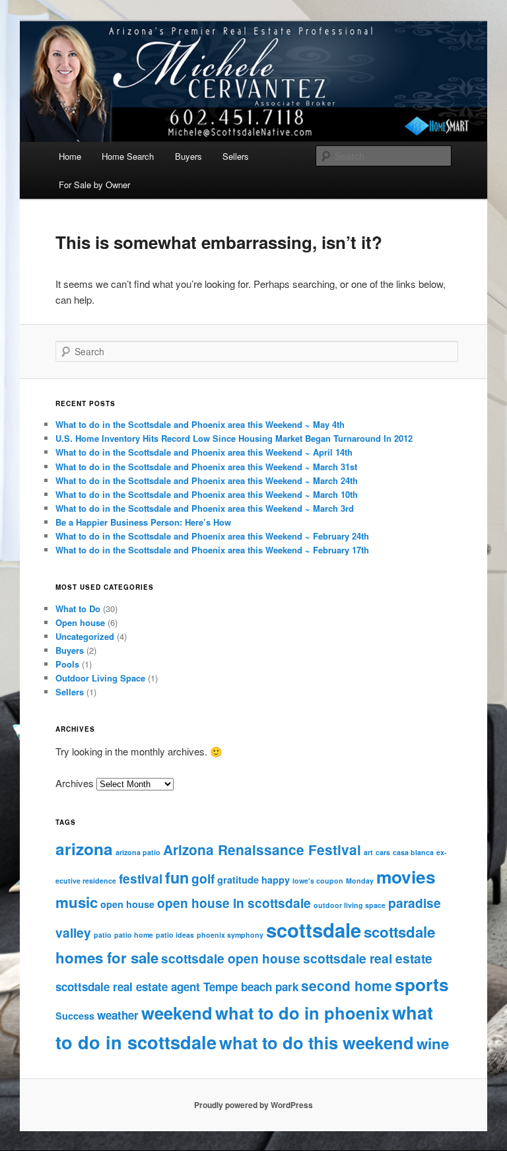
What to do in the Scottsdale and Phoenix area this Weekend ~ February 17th (212, 549)
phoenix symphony (230, 935)
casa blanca (413, 852)
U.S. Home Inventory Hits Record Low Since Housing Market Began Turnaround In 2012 (234, 438)
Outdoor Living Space (100, 678)
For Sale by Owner (94, 184)
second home (346, 985)
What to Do (77, 608)
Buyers (188, 156)
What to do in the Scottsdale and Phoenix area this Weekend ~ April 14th (204, 452)
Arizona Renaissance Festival (262, 849)
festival (140, 878)
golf (203, 878)
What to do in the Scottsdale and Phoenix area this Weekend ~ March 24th (206, 480)
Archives (74, 783)
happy (275, 879)
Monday (360, 881)
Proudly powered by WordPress (253, 1105)
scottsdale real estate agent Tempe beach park (176, 986)
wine (433, 1043)
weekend (177, 1012)
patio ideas (175, 935)
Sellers (235, 156)
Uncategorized (84, 636)
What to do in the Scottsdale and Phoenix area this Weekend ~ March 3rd (204, 508)
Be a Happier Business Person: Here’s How (143, 522)
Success (74, 1015)
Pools (67, 664)
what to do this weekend (316, 1042)
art (368, 852)
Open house (80, 622)
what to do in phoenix (302, 1012)
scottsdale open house (230, 958)
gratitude (238, 879)
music (76, 902)
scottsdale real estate (367, 958)
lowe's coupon (317, 881)
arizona (84, 848)
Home (70, 156)
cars (383, 852)
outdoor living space (350, 905)
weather (118, 1015)
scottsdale (313, 930)
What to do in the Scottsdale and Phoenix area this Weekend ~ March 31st (206, 466)
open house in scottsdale (234, 902)
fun (177, 877)
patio (103, 935)
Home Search (128, 156)
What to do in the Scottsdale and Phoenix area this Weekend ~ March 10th (206, 494)
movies (406, 876)
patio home (133, 935)
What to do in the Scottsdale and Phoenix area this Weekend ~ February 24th (212, 536)
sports (422, 983)
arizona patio (138, 852)
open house (127, 904)
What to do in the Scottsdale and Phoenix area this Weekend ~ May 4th (200, 424)
